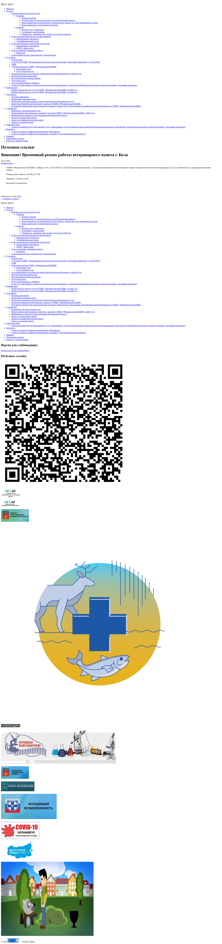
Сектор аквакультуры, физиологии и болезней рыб (33, 55)
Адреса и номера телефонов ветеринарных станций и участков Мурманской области (48, 134)
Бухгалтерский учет (25, 71)
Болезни (20, 27)
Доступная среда (18, 81)
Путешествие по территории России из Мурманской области (48, 20)
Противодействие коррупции (24, 76)
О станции (11, 57)
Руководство (16, 60)
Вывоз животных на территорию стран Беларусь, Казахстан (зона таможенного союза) (60, 23)
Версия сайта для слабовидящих (15, 350)
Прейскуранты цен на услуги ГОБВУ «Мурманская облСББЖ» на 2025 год (44, 90)
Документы (11, 94)
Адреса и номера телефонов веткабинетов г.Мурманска (35, 131)
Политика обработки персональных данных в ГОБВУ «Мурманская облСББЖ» (46, 104)
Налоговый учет (23, 69)
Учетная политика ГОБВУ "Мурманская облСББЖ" (34, 67)
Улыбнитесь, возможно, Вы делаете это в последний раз (46, 34)
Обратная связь (13, 125)
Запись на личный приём (17, 141)
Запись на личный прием (22, 122)
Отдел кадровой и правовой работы (27, 50)
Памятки (20, 16)
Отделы (9, 11)
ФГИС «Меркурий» (25, 48)
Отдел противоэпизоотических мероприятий (31, 37)
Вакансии (20, 53)
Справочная (11, 108)
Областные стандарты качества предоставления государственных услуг (42, 101)
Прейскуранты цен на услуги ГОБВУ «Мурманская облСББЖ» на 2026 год (44, 92)
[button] (7, 4)
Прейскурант (12, 87)
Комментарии (7, 163)
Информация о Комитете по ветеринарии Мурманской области (39, 115)
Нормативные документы (27, 39)
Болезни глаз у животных (33, 30)
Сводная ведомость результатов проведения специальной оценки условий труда (46, 74)
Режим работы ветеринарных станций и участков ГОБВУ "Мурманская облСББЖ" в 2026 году (53, 113)
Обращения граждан (15, 138)
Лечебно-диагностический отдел (25, 13)
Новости (10, 9)
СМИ (13, 64)
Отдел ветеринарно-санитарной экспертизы (30, 43)
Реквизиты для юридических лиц (26, 111)
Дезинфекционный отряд (27, 41)
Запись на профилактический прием (27, 120)
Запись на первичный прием (23, 118)
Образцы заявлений (20, 97)
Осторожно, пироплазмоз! (33, 32)
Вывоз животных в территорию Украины (40, 25)
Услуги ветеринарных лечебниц (25, 83)
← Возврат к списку (10, 199)
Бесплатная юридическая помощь (26, 78)
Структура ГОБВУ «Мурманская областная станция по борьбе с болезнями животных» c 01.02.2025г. (55, 62)
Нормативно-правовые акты (23, 99)
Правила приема (29, 18)
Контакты (10, 129)
